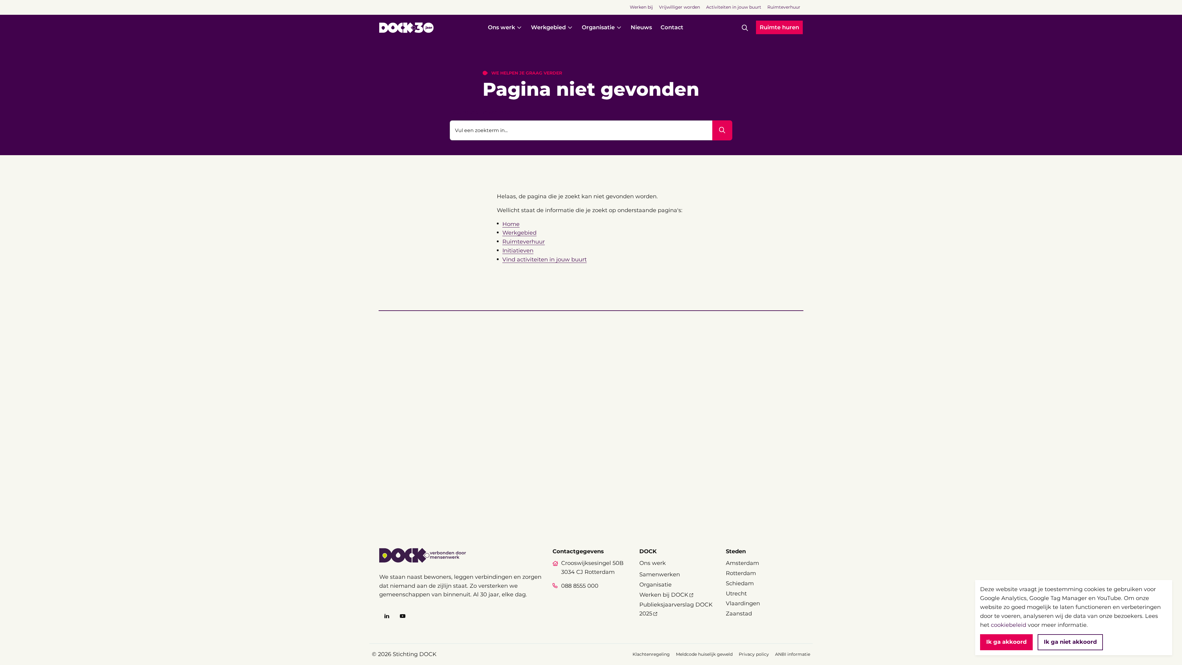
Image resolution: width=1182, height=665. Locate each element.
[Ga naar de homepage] (406, 28)
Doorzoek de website (480, 112)
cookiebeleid (1008, 625)
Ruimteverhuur (523, 241)
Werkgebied (519, 232)
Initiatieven (517, 250)
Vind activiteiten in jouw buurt (544, 259)
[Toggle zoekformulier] (745, 27)
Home (511, 224)
